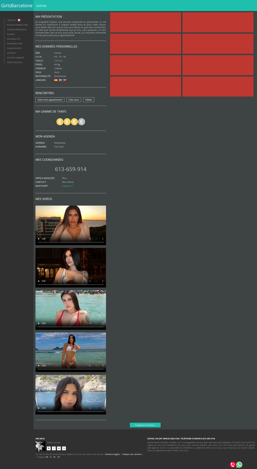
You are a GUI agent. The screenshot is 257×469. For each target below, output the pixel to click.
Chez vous (74, 99)
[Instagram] (49, 448)
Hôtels (88, 99)
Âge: (37, 53)
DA (47, 457)
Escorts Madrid (15, 57)
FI (51, 457)
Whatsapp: (41, 186)
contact (11, 53)
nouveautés (13, 38)
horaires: (41, 146)
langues (11, 20)
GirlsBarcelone (17, 5)
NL (54, 457)
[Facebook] (54, 448)
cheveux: (40, 68)
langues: (40, 80)
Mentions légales (112, 454)
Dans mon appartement (50, 99)
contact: (41, 182)
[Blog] (64, 448)
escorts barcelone (17, 24)
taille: (39, 60)
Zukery (11, 34)
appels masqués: (45, 178)
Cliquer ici (67, 185)
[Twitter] (59, 448)
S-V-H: (38, 56)
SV (59, 457)
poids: (39, 64)
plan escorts (14, 48)
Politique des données (131, 454)
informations (14, 43)
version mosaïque (17, 29)
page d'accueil (15, 62)
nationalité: (43, 76)
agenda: (40, 142)
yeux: (38, 72)
